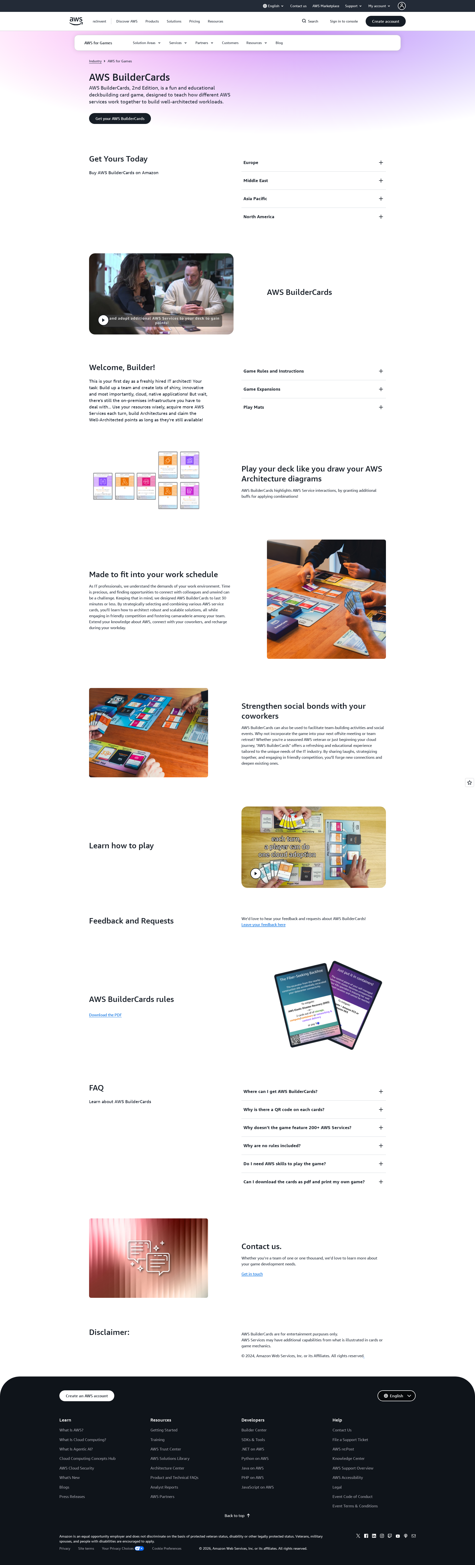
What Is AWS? (71, 1429)
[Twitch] (390, 1536)
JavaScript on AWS (257, 1487)
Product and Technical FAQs (174, 1477)
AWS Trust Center (165, 1448)
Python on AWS (255, 1458)
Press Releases (72, 1496)
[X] (358, 1536)
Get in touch (252, 1273)
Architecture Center (167, 1468)
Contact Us (342, 1429)
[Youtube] (398, 1536)
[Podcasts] (406, 1536)
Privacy (64, 1548)
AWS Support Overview (352, 1468)
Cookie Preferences (166, 1548)
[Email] (414, 1536)
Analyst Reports (164, 1487)
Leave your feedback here (263, 924)
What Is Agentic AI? (76, 1448)
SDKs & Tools (253, 1439)
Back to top (234, 1515)
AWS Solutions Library (170, 1458)
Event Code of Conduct (352, 1496)
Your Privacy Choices (118, 1548)
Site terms (86, 1548)
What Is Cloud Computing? (82, 1439)
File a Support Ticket (350, 1439)
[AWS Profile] (402, 6)
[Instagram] (382, 1536)
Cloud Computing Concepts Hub (87, 1458)
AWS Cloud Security (76, 1468)
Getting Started (163, 1429)
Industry (95, 61)
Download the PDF (105, 1014)
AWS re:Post (343, 1448)
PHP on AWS (252, 1477)
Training (157, 1439)
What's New (69, 1477)
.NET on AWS (252, 1448)
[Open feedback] (469, 782)
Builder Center (254, 1429)
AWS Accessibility (347, 1477)
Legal (337, 1487)
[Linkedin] (374, 1536)
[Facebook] (366, 1536)
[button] (127, 21)
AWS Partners (162, 1496)
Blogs (64, 1487)
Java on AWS (252, 1468)
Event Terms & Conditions (355, 1505)
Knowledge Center (348, 1458)
